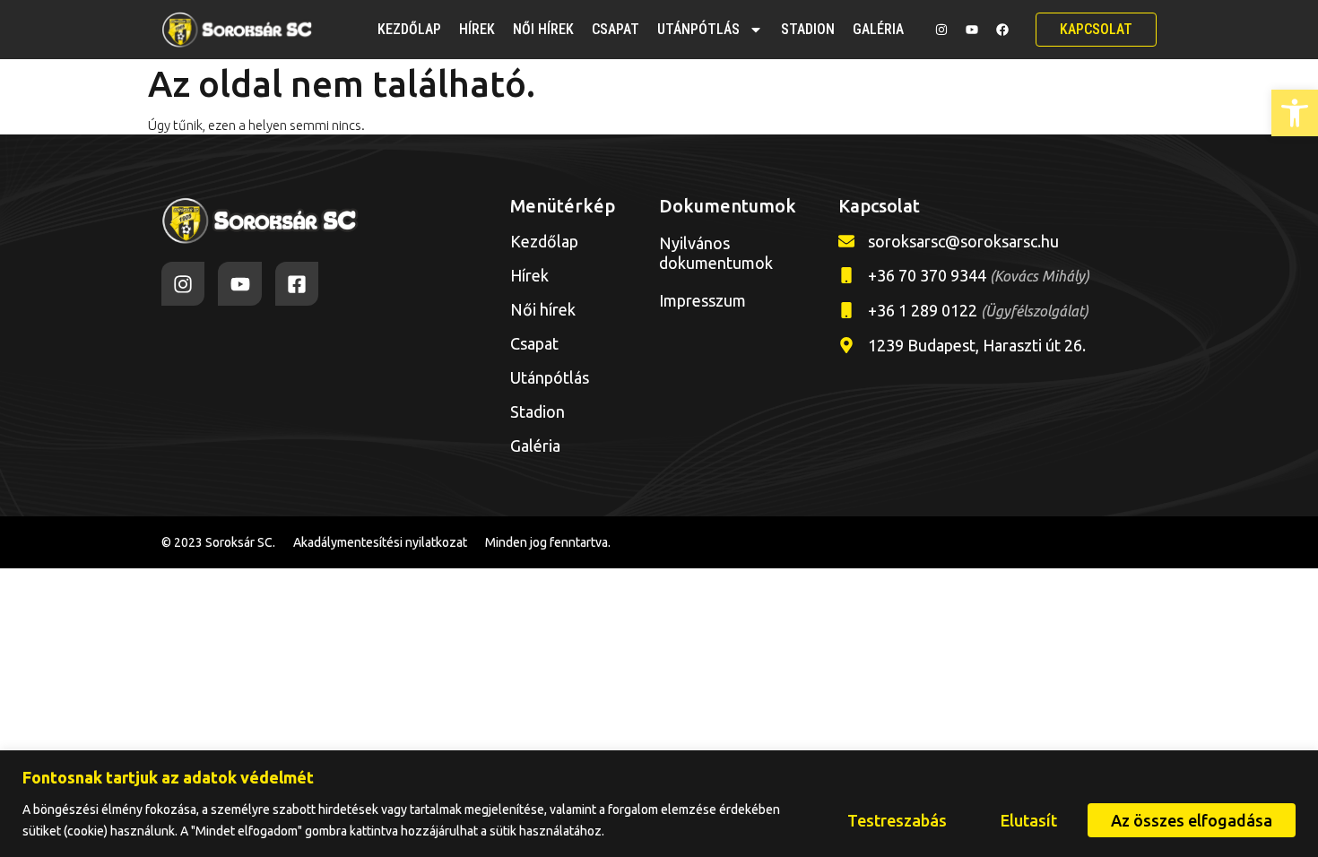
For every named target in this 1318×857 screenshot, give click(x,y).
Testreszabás (897, 820)
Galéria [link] (878, 29)
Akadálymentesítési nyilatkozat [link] (380, 542)
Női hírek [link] (543, 29)
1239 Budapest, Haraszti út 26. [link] (977, 345)
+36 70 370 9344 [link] (978, 275)
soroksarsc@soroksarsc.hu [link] (963, 241)
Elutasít (1029, 820)
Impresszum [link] (702, 300)
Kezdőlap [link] (409, 29)
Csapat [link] (615, 29)
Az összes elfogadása (1191, 820)
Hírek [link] (477, 29)
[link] (1294, 113)
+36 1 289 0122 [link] (978, 310)
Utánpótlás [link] (698, 29)
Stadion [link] (808, 29)
